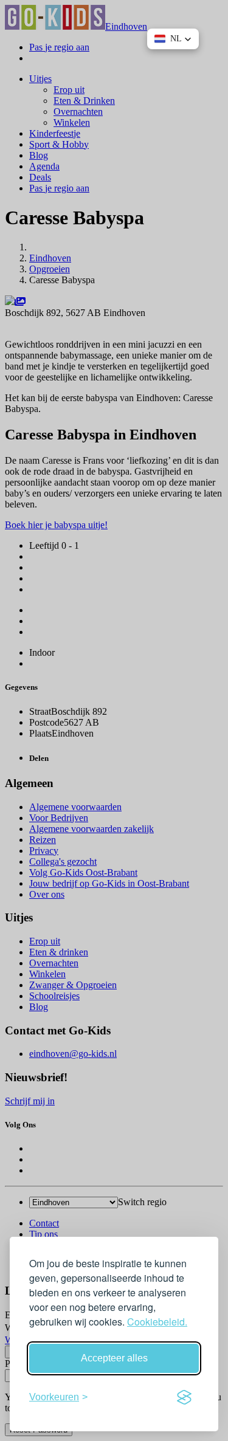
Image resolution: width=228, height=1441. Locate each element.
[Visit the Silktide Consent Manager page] (184, 1397)
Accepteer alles (114, 1358)
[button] (173, 38)
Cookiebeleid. (157, 1322)
